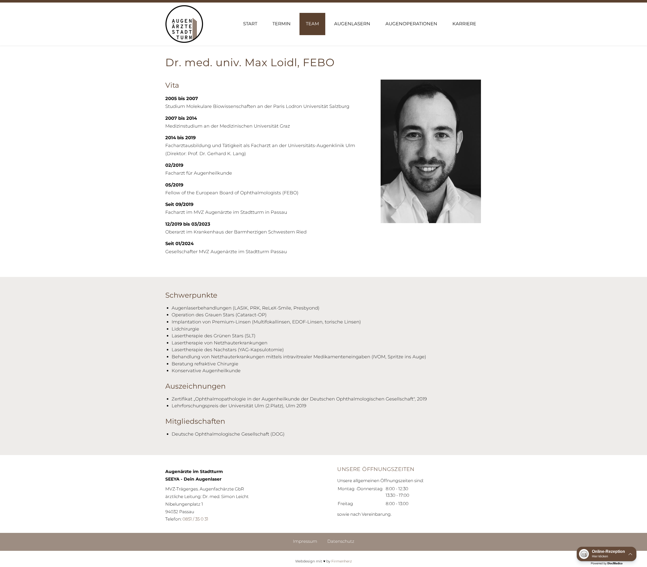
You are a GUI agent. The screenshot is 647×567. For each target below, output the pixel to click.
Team (312, 24)
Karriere (464, 24)
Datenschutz (340, 541)
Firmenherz (341, 561)
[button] (606, 554)
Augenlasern (352, 24)
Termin (281, 24)
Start (250, 24)
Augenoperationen (411, 24)
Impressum (305, 541)
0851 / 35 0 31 (195, 519)
